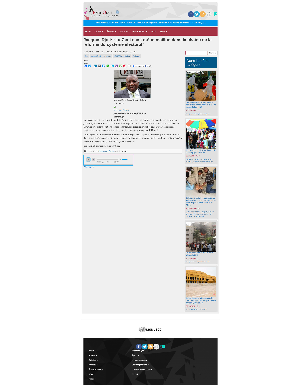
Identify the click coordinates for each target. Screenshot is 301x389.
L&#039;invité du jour (122, 56)
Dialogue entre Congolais (194, 114)
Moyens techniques (139, 360)
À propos (135, 355)
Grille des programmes (140, 365)
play (88, 159)
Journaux (123, 31)
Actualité (98, 31)
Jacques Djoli (96, 56)
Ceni (86, 56)
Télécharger (89, 167)
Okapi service (190, 159)
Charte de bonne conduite (142, 369)
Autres (163, 31)
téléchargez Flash (106, 151)
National (136, 56)
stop (93, 159)
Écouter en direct (139, 31)
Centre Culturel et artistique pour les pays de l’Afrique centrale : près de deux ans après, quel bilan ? (201, 300)
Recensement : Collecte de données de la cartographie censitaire (201, 151)
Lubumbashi (210, 212)
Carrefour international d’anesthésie (197, 214)
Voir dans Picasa (121, 110)
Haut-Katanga (201, 212)
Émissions (111, 31)
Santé (188, 212)
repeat (107, 162)
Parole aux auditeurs (192, 309)
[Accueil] (105, 11)
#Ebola (153, 31)
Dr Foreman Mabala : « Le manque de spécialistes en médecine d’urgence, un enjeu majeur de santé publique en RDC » (201, 201)
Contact (135, 374)
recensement (197, 161)
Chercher (212, 53)
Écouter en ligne (138, 351)
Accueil (88, 31)
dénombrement (207, 161)
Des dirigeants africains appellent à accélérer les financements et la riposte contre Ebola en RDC (201, 104)
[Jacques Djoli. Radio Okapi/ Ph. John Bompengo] (132, 84)
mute (121, 159)
